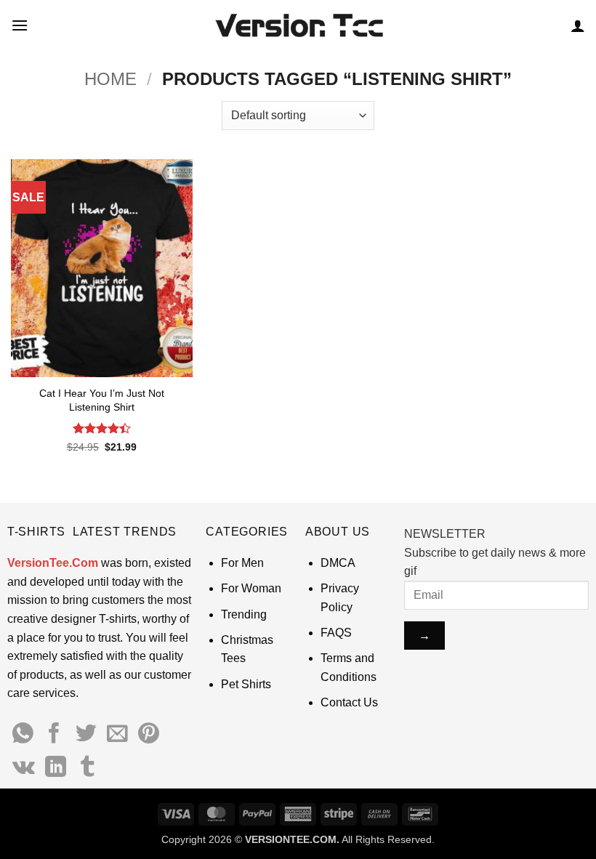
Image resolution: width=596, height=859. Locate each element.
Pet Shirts (246, 684)
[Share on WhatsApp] (22, 734)
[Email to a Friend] (117, 734)
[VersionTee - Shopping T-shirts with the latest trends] (298, 25)
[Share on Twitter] (86, 734)
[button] (19, 25)
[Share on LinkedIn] (55, 768)
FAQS (336, 632)
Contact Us (349, 702)
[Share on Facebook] (54, 734)
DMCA (338, 563)
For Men (242, 563)
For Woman (251, 588)
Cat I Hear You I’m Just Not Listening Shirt (101, 400)
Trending (244, 614)
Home (110, 79)
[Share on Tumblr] (87, 768)
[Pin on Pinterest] (148, 734)
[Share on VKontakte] (23, 768)
